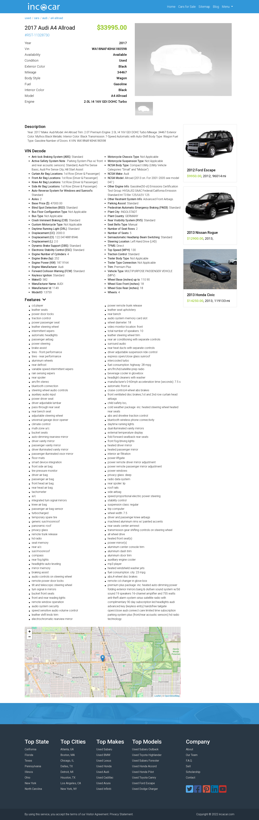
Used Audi (102, 772)
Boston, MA (67, 755)
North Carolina (33, 789)
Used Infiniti (103, 789)
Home (172, 6)
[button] (102, 658)
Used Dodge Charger (145, 789)
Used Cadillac (104, 777)
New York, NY (68, 789)
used (28, 18)
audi (44, 18)
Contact (190, 777)
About (189, 749)
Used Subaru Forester (145, 760)
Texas (28, 760)
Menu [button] (226, 6)
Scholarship (193, 772)
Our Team (192, 755)
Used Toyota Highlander (147, 755)
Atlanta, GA (67, 749)
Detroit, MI (66, 772)
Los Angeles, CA (70, 783)
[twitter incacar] (189, 791)
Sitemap (204, 6)
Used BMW (103, 755)
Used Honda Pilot (143, 772)
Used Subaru (104, 749)
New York (30, 783)
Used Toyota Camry (144, 777)
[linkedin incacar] (214, 791)
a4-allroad (57, 18)
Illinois (29, 772)
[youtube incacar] (222, 791)
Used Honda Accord (144, 766)
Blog (216, 6)
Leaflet (157, 695)
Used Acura (103, 783)
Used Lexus (103, 760)
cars (36, 18)
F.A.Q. (189, 760)
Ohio (27, 777)
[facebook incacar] (197, 791)
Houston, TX (67, 777)
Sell (188, 766)
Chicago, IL (67, 760)
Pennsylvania (33, 766)
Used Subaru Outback (145, 749)
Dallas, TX (66, 766)
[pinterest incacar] (206, 791)
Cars (187, 6)
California (30, 749)
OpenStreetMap (172, 695)
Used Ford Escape (143, 783)
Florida (29, 755)
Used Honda (104, 766)
